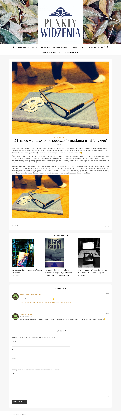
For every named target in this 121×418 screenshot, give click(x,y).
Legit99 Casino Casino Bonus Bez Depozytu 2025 (16, 23)
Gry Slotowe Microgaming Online (10, 43)
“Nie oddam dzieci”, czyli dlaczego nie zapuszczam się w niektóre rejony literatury (92, 273)
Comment (15, 373)
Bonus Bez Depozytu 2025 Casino (10, 10)
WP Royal (23, 415)
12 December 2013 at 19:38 (26, 296)
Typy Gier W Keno (5, 8)
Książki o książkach (61, 47)
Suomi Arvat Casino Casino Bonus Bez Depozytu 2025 (16, 39)
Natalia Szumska (26, 314)
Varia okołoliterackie (51, 52)
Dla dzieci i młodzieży (71, 52)
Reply (107, 293)
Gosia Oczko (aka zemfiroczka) (31, 294)
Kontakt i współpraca (41, 47)
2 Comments (105, 226)
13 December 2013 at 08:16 (26, 316)
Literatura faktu (96, 47)
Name (14, 341)
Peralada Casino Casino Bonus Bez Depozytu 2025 (15, 34)
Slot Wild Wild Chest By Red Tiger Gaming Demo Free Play (18, 6)
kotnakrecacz (18, 226)
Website (14, 359)
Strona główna (23, 47)
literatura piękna (60, 137)
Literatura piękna (79, 47)
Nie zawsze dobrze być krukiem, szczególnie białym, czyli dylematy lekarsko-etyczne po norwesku (58, 273)
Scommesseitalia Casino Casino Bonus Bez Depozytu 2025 (19, 19)
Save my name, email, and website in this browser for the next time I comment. (36, 370)
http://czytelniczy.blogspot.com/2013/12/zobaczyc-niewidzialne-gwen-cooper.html (45, 302)
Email (14, 350)
